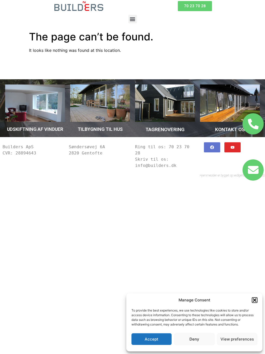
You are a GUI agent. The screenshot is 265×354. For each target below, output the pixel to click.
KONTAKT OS (230, 129)
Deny (194, 339)
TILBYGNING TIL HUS (100, 129)
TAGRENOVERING (165, 129)
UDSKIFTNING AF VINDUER (35, 129)
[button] (254, 300)
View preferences (237, 339)
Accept (151, 339)
